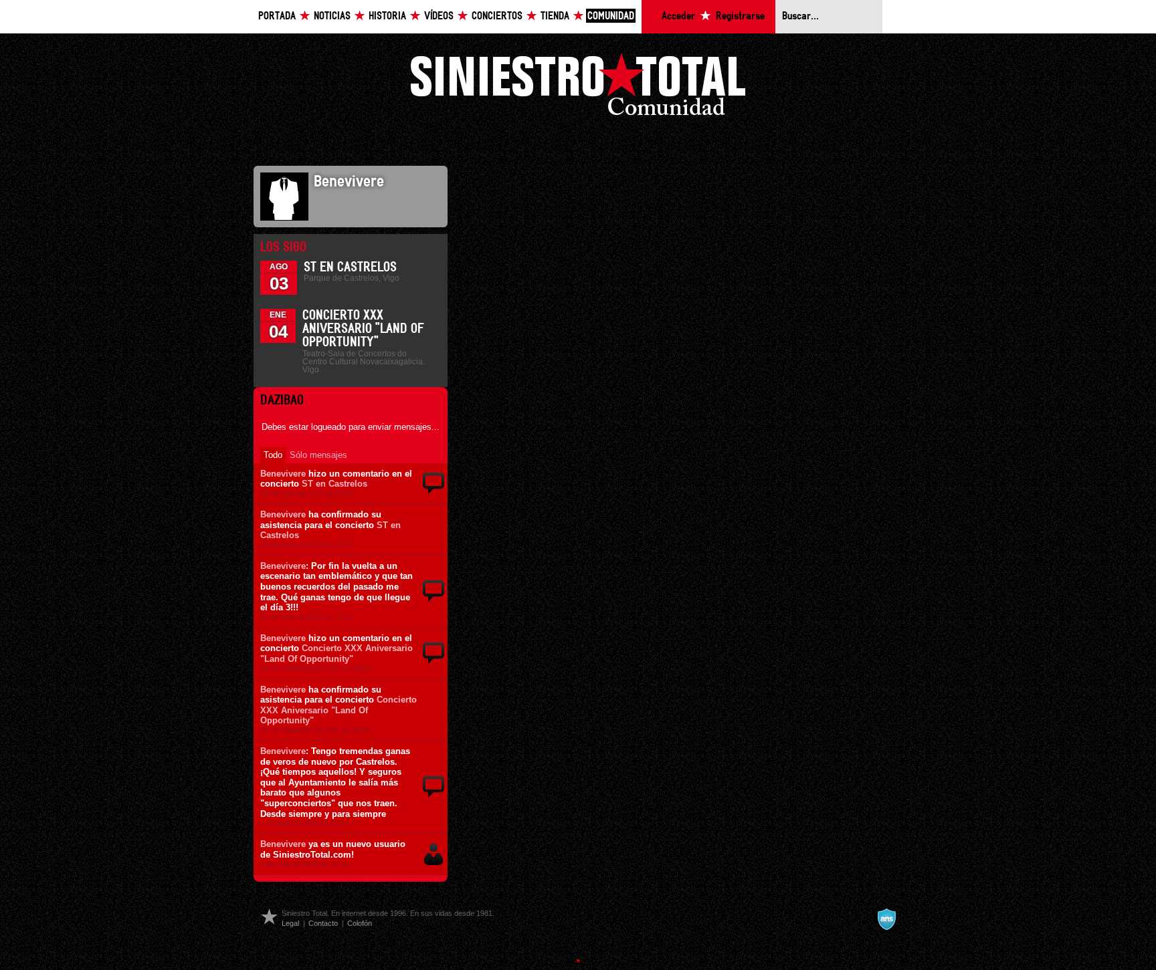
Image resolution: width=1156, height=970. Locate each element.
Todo (273, 455)
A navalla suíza (886, 919)
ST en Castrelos (350, 267)
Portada (277, 16)
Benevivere (283, 474)
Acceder (678, 16)
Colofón (359, 923)
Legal (290, 923)
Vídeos (439, 16)
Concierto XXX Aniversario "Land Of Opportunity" (363, 329)
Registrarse (740, 16)
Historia (387, 16)
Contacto (323, 923)
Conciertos (497, 16)
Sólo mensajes (318, 455)
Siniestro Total (578, 87)
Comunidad (610, 16)
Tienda (555, 16)
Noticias (332, 16)
